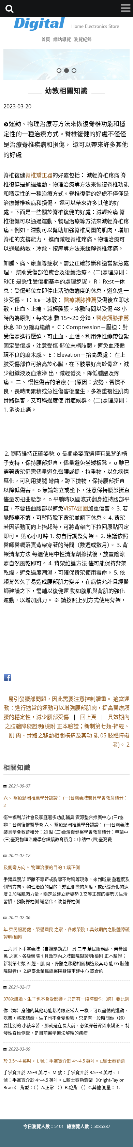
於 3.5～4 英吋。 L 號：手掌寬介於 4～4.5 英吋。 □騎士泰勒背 (64, 1061)
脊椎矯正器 (39, 175)
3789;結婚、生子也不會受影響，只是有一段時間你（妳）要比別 (66, 999)
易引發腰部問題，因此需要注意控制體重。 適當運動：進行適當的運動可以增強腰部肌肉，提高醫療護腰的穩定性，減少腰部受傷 (66, 708)
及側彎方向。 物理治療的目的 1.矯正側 (41, 867)
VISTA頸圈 (75, 508)
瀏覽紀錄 (83, 39)
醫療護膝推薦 (80, 300)
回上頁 (88, 717)
